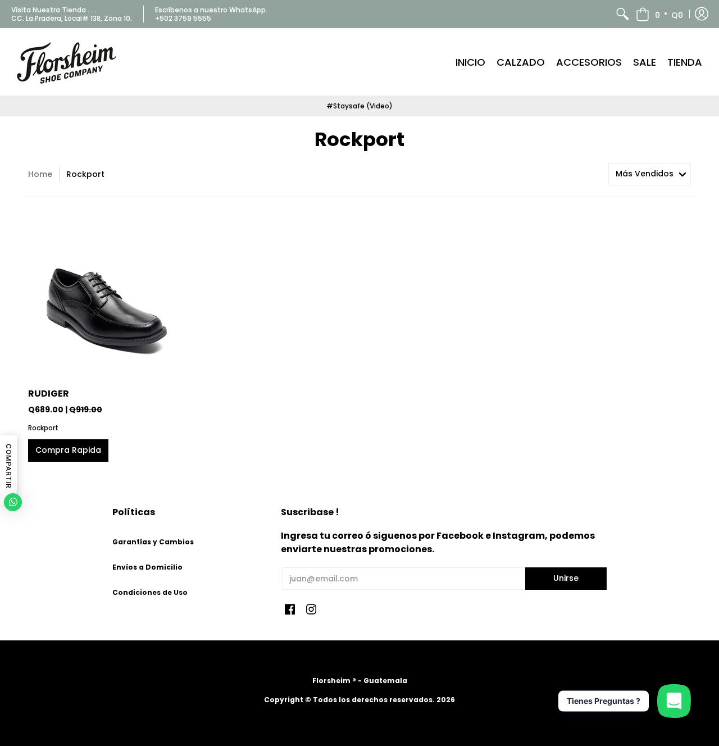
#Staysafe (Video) (359, 106)
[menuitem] (622, 14)
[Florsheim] (67, 61)
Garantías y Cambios (153, 542)
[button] (659, 14)
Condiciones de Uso (150, 592)
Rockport (43, 428)
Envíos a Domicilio (147, 567)
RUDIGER (48, 393)
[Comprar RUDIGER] (106, 298)
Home (40, 174)
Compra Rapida (68, 450)
